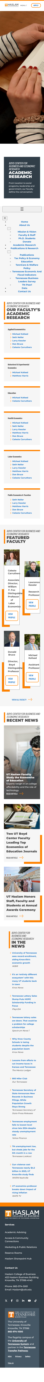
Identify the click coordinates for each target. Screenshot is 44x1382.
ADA (10, 1356)
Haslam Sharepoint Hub (18, 1258)
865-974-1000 (15, 1331)
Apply (35, 5)
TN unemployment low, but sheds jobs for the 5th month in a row (24, 1149)
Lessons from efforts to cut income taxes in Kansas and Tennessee (24, 1063)
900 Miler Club (19, 1078)
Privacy (18, 1356)
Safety (27, 1356)
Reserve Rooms (13, 1253)
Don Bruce (17, 344)
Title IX (11, 1363)
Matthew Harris (20, 376)
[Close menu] (4, 218)
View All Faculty (19, 699)
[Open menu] (22, 209)
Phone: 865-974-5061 (16, 1286)
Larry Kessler (19, 340)
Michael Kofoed (20, 334)
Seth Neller (18, 337)
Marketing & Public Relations (21, 1247)
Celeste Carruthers (22, 347)
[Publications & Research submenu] (9, 251)
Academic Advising (15, 1232)
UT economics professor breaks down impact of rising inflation (24, 1189)
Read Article (12, 794)
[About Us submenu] (9, 228)
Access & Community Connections (16, 1240)
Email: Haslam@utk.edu (18, 1289)
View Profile (11, 616)
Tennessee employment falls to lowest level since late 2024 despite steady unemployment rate (24, 1128)
